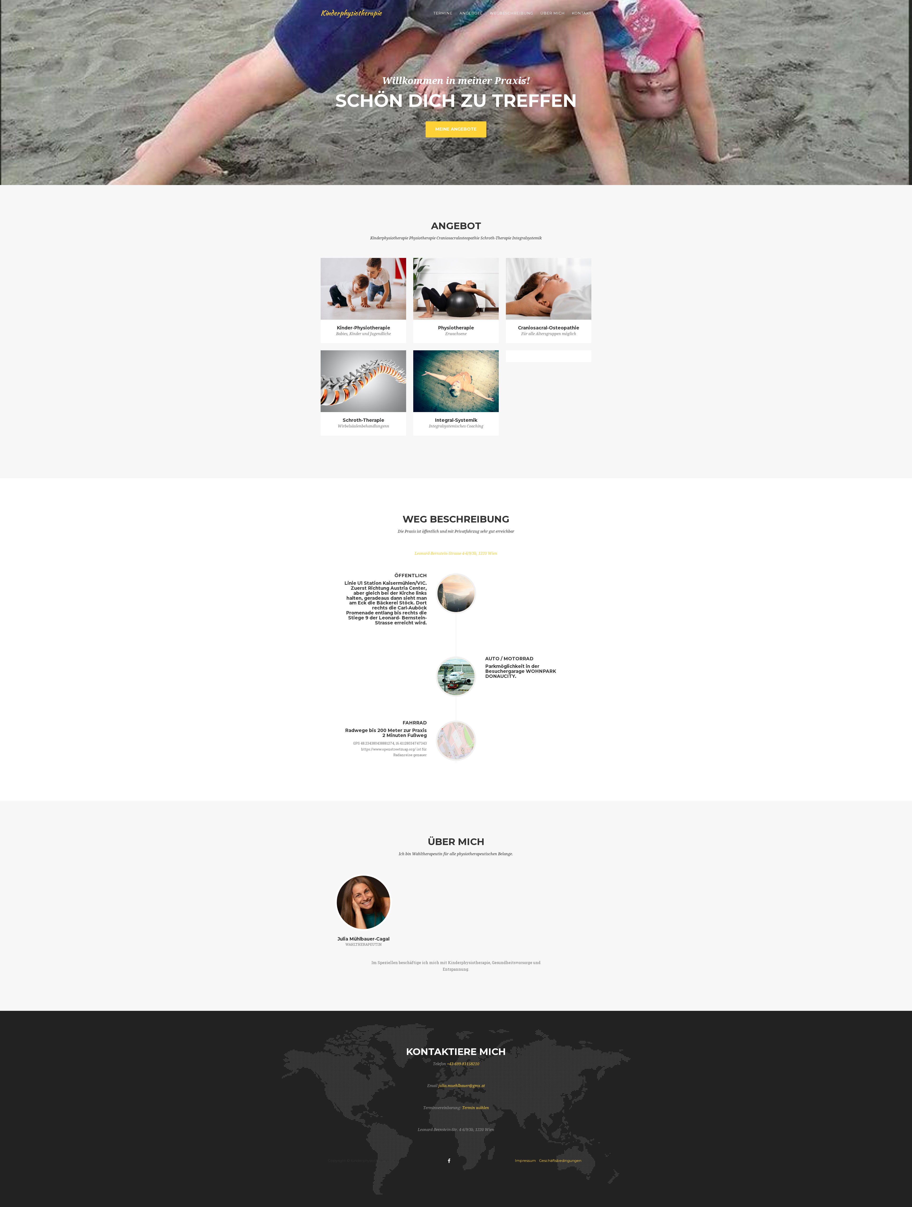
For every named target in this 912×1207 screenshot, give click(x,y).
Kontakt (581, 13)
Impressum (525, 1160)
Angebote (471, 13)
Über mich (552, 13)
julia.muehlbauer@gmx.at (461, 1085)
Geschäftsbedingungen (560, 1160)
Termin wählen (475, 1108)
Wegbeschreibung (511, 13)
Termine (442, 13)
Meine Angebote (456, 129)
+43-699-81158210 (463, 1064)
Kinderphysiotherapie (351, 13)
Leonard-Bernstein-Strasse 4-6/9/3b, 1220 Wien (456, 553)
